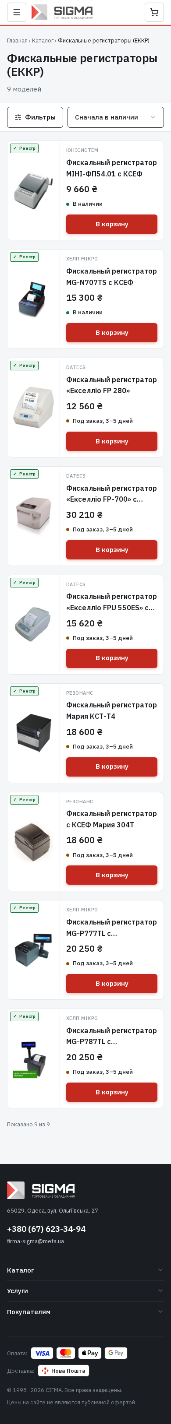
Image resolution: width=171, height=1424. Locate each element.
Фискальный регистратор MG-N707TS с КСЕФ (111, 277)
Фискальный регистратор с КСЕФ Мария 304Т (111, 819)
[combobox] (116, 117)
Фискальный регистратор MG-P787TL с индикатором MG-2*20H (111, 1041)
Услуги (17, 1291)
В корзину (112, 224)
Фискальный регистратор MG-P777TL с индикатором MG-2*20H (111, 933)
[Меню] (16, 12)
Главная (17, 40)
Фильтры (40, 117)
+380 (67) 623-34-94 (46, 1229)
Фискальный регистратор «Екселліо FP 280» (111, 385)
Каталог (42, 40)
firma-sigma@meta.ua (35, 1241)
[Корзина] (154, 12)
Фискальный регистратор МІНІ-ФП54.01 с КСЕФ (111, 168)
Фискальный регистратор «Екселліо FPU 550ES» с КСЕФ (111, 607)
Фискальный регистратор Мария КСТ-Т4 (111, 710)
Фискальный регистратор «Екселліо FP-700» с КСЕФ (111, 499)
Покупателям (28, 1312)
